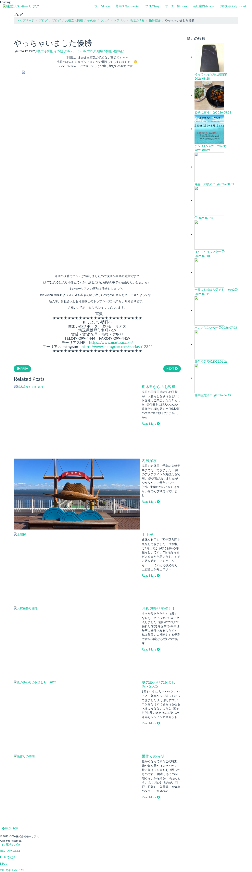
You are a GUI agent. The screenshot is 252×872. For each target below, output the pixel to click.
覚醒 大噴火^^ (214, 184)
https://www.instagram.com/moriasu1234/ (117, 346)
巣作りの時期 (153, 756)
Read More (149, 423)
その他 (58, 51)
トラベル (80, 51)
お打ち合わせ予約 (12, 870)
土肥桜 (147, 534)
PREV (24, 368)
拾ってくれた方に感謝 (209, 76)
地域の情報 (104, 51)
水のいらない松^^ (216, 327)
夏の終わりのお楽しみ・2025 (158, 684)
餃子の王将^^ (213, 112)
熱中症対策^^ (213, 395)
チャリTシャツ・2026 (209, 148)
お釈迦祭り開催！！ (158, 608)
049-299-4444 (10, 851)
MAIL (3, 863)
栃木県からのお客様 (158, 386)
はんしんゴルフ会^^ (208, 254)
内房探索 (149, 460)
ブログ (91, 51)
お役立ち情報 (44, 51)
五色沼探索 (211, 361)
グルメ (68, 51)
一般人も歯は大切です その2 (215, 291)
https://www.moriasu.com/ (111, 342)
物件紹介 (119, 51)
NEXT (170, 368)
